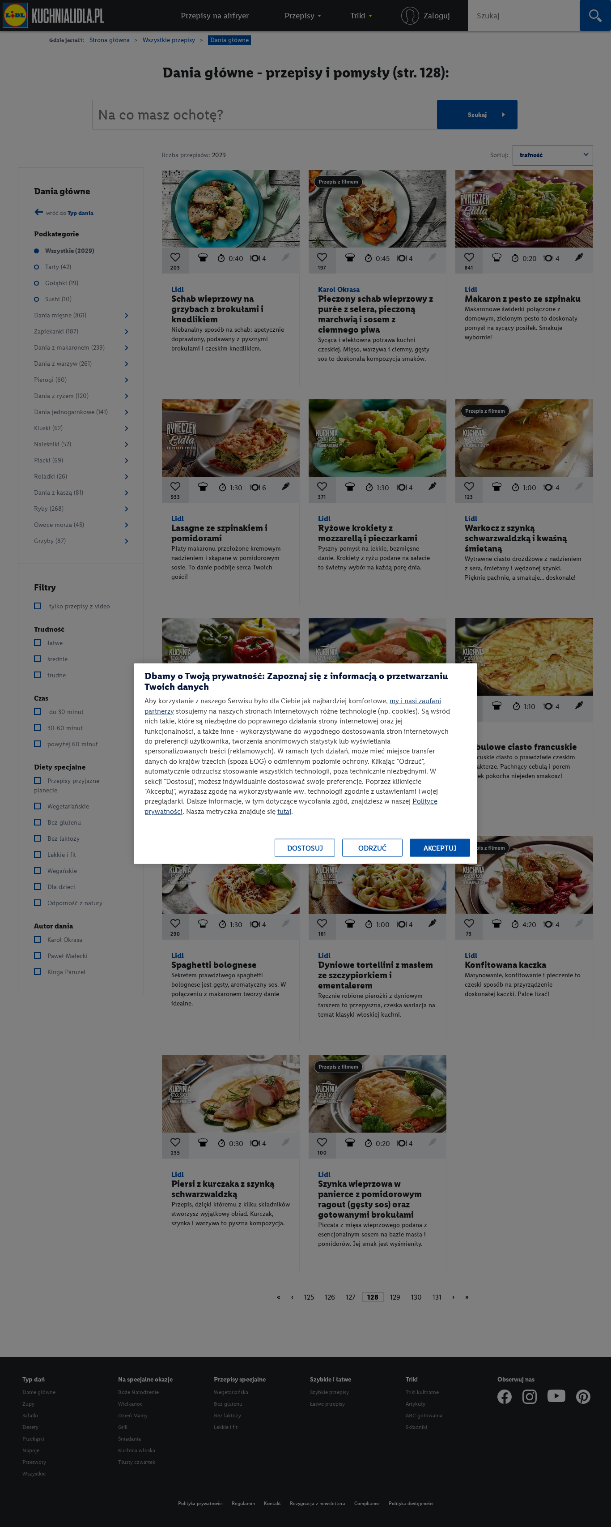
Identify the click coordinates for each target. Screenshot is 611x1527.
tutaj (284, 811)
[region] (305, 763)
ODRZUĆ (372, 847)
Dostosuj (305, 847)
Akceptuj (440, 847)
